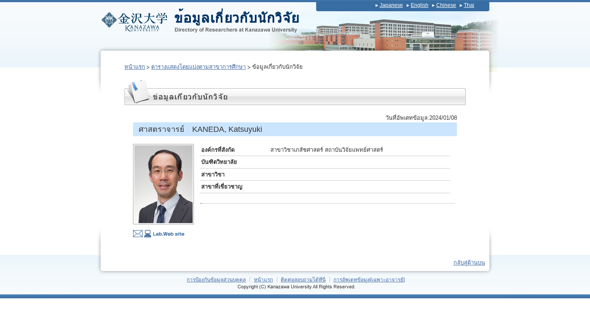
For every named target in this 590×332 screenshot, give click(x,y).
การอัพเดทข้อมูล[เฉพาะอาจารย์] (369, 279)
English (419, 5)
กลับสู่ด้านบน (469, 262)
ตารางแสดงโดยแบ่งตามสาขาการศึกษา (198, 67)
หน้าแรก (134, 67)
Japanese (391, 5)
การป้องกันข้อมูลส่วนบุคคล (216, 279)
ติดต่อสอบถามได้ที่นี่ (303, 279)
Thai (469, 5)
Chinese (446, 5)
